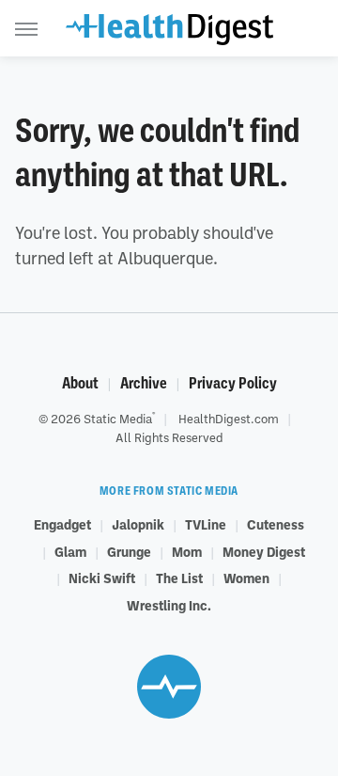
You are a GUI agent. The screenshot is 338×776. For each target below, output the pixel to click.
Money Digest (264, 551)
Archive (143, 383)
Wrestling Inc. (169, 604)
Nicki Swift (102, 577)
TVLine (205, 523)
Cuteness (275, 523)
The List (179, 577)
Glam (70, 551)
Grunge (129, 551)
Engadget (62, 523)
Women (246, 577)
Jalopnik (138, 523)
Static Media (118, 418)
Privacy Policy (233, 383)
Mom (187, 551)
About (80, 383)
